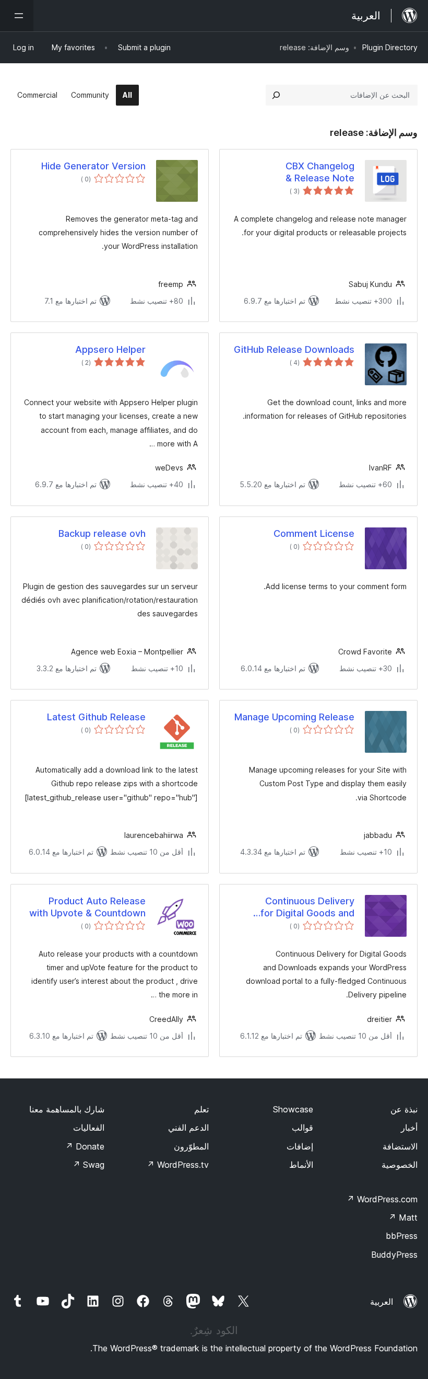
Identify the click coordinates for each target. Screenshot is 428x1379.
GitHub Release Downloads (294, 349)
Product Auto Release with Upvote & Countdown (87, 906)
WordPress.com (382, 1199)
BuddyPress (394, 1254)
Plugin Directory (390, 47)
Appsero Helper (110, 349)
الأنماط (301, 1164)
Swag (88, 1164)
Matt (403, 1217)
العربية (381, 1301)
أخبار (409, 1127)
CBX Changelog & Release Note (320, 171)
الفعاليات (88, 1127)
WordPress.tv (178, 1164)
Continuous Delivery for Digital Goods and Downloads (307, 907)
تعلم (201, 1109)
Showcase (293, 1109)
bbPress (402, 1236)
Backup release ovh (102, 533)
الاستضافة (400, 1146)
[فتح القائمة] (16, 15)
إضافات (300, 1146)
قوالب (302, 1127)
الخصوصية (400, 1164)
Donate (84, 1146)
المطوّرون (191, 1146)
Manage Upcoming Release (294, 716)
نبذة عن (404, 1109)
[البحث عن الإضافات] (276, 95)
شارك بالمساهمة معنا (66, 1109)
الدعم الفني (188, 1127)
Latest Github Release (96, 716)
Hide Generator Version (93, 165)
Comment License (314, 533)
